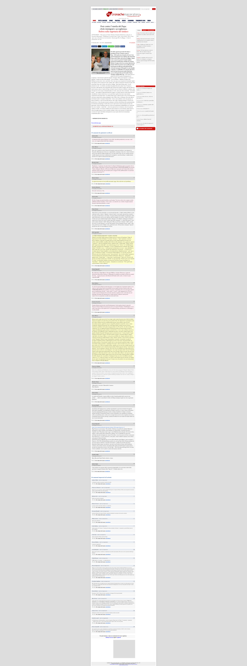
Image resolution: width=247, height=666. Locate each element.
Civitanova (104, 22)
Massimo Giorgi (95, 381)
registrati (119, 637)
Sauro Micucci (95, 146)
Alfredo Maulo (95, 464)
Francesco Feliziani (96, 366)
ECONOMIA (131, 20)
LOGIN (110, 9)
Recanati (109, 22)
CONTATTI (100, 9)
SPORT (111, 20)
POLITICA (117, 20)
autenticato (107, 143)
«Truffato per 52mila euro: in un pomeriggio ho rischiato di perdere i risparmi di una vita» (145, 46)
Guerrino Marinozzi (96, 187)
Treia (139, 22)
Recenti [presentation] (144, 30)
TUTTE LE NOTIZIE (102, 20)
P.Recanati (114, 22)
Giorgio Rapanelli (95, 269)
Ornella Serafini (95, 454)
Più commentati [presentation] (151, 30)
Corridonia (135, 22)
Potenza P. (124, 22)
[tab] (139, 30)
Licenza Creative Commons (133, 664)
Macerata (99, 22)
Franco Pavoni (95, 209)
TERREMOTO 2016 (140, 20)
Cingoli (152, 22)
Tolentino (119, 22)
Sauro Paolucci (95, 283)
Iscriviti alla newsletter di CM (102, 126)
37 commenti (132, 42)
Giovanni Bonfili (95, 405)
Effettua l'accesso (109, 637)
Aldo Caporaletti (95, 232)
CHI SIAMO (95, 9)
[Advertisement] (124, 649)
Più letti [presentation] (139, 30)
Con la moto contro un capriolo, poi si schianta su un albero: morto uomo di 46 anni (145, 34)
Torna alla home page (96, 123)
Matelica (148, 22)
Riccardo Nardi (95, 162)
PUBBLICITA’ (106, 9)
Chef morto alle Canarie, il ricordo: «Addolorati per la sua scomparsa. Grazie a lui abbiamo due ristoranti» (145, 40)
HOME (94, 20)
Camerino (143, 22)
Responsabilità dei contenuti (114, 664)
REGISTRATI (115, 9)
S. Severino (129, 22)
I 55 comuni (94, 22)
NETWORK (120, 9)
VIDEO (149, 20)
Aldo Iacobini (95, 136)
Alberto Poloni (95, 392)
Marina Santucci (95, 177)
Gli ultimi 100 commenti (145, 128)
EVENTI (124, 20)
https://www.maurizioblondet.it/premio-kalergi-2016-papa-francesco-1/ (108, 427)
